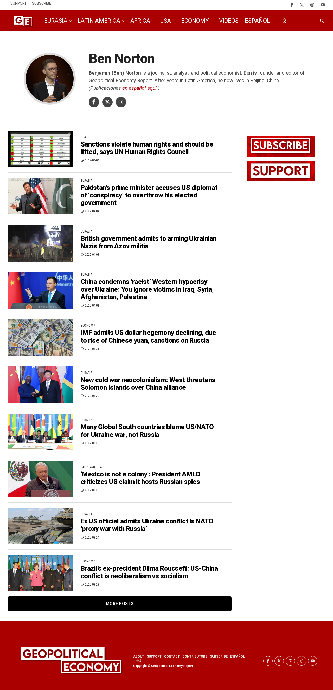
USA (165, 20)
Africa (140, 20)
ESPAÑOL (237, 656)
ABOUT (138, 656)
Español (257, 20)
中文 (282, 20)
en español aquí (139, 88)
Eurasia (55, 20)
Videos (229, 20)
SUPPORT (154, 656)
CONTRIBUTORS (194, 656)
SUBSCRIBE (219, 656)
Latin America (99, 20)
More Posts (119, 603)
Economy (195, 20)
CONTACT (172, 656)
